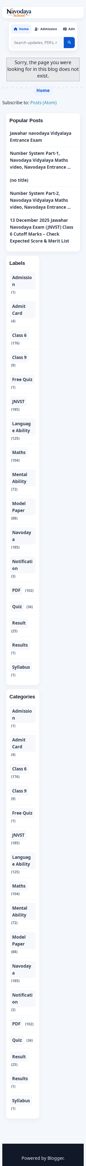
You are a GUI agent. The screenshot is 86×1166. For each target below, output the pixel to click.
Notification (22, 564)
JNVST (18, 402)
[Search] (69, 42)
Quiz (17, 607)
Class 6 (19, 335)
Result (19, 623)
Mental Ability (19, 478)
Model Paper (19, 507)
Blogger (55, 1158)
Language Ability (21, 427)
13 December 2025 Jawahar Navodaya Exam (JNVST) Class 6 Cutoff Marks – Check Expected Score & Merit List (41, 230)
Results (20, 645)
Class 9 (19, 357)
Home (43, 90)
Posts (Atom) (43, 103)
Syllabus (21, 667)
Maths (18, 452)
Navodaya (21, 535)
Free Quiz (22, 379)
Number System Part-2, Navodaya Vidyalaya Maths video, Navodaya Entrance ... (40, 200)
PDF (16, 590)
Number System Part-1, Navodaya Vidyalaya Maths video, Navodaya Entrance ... (40, 160)
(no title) (19, 180)
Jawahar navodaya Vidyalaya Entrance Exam (40, 136)
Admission (22, 281)
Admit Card (18, 309)
